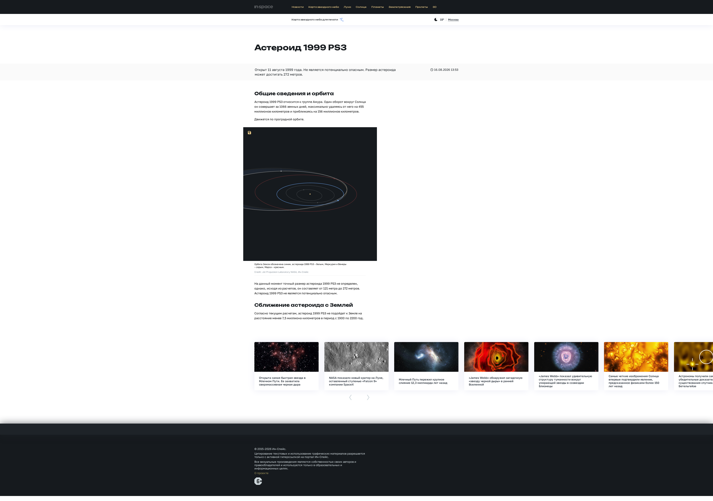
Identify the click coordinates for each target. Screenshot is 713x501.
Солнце (361, 7)
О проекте (261, 473)
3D (435, 7)
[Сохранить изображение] (249, 133)
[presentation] (350, 397)
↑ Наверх (697, 491)
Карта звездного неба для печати (315, 20)
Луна (347, 7)
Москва (453, 19)
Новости (298, 7)
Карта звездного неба (323, 7)
